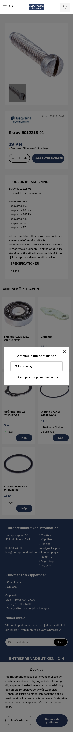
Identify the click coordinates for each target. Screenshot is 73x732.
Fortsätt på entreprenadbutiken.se (36, 377)
